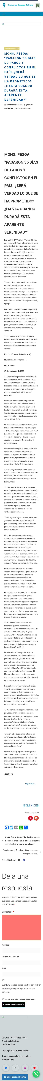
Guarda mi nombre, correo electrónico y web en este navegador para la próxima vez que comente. (21, 988)
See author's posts (32, 812)
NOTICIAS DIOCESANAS (12, 48)
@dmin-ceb (29, 105)
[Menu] (3, 14)
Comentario (8, 912)
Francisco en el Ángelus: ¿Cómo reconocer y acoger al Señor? (20, 852)
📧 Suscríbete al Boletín (15, 1077)
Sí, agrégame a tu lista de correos (19, 999)
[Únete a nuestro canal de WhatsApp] (36, 1074)
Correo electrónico (10, 957)
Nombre (5, 945)
